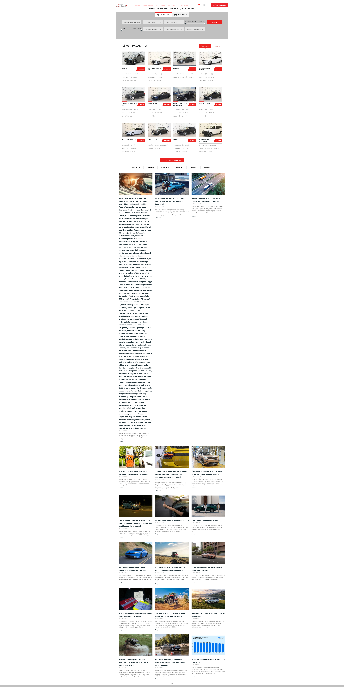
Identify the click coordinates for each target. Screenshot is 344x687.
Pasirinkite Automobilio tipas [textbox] (132, 22)
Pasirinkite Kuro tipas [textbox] (151, 29)
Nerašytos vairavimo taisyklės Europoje (172, 520)
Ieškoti (214, 22)
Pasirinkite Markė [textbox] (150, 22)
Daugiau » (121, 441)
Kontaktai (184, 5)
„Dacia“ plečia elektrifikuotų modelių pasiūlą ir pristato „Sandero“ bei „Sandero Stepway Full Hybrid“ (171, 474)
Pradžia (137, 5)
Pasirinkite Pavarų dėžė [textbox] (194, 29)
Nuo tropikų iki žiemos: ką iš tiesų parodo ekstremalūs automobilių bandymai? (169, 201)
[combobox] (131, 22)
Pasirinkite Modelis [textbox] (171, 22)
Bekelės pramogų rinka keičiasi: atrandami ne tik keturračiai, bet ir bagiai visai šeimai (133, 662)
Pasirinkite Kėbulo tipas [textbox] (173, 29)
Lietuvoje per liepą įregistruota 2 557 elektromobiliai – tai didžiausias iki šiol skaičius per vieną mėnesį (135, 523)
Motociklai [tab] (182, 15)
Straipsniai (172, 5)
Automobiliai (148, 5)
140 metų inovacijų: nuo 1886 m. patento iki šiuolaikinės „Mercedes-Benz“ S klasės (170, 662)
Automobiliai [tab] (165, 15)
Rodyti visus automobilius (172, 160)
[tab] (205, 46)
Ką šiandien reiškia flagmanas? (205, 520)
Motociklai (160, 5)
